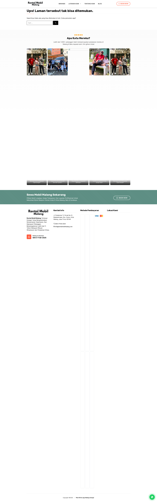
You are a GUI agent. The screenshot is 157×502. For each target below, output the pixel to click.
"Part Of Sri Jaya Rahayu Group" (85, 497)
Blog (100, 4)
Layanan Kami (74, 4)
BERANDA (62, 4)
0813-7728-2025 (39, 238)
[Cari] (55, 23)
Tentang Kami (89, 4)
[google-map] (29, 237)
